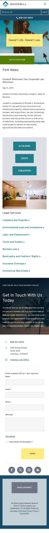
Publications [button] (24, 171)
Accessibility (24, 514)
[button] (45, 4)
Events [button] (24, 158)
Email (8, 389)
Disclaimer (10, 436)
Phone (8, 402)
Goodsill (21, 503)
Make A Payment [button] (24, 488)
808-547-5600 (26, 18)
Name (7, 377)
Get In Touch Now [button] (17, 60)
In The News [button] (24, 146)
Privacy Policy (32, 511)
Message (9, 415)
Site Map (22, 511)
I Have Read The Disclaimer (21, 442)
